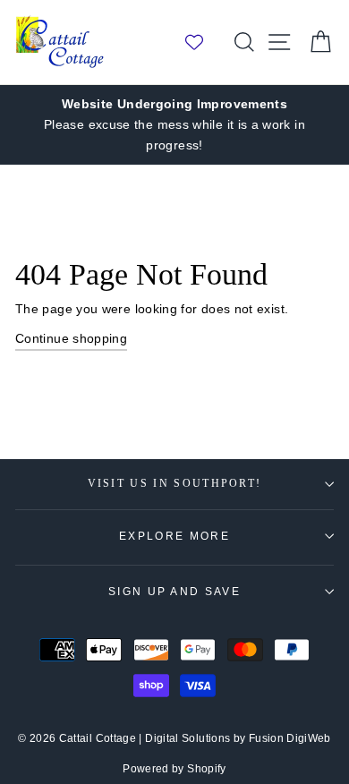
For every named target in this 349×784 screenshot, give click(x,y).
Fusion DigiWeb (290, 738)
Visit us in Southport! (175, 484)
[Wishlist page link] (203, 42)
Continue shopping (71, 338)
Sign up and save (174, 591)
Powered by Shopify (174, 769)
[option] (174, 125)
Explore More (174, 536)
